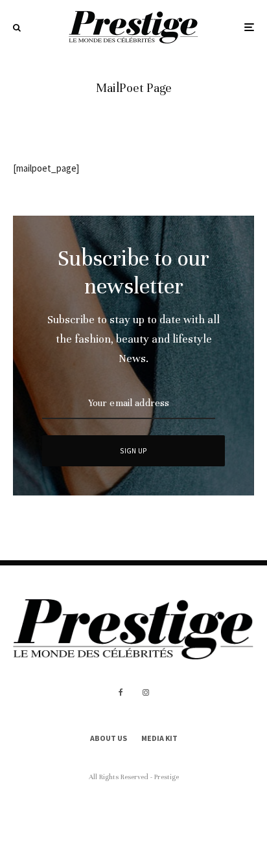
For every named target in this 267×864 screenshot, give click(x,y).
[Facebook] (121, 692)
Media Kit (159, 738)
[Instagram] (146, 692)
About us (108, 738)
